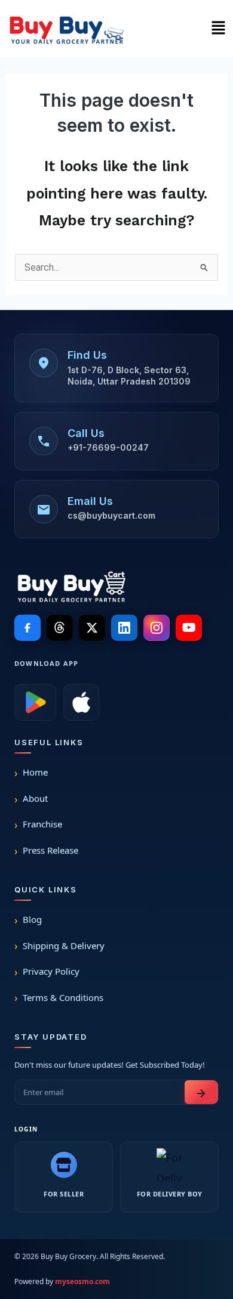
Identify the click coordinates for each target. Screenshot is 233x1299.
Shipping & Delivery (64, 945)
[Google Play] (35, 702)
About (35, 798)
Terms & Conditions (63, 997)
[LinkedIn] (124, 628)
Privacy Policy (51, 971)
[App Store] (81, 702)
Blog (32, 919)
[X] (92, 628)
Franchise (42, 824)
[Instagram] (156, 628)
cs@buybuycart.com (111, 515)
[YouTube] (189, 628)
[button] (218, 28)
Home (35, 772)
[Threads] (60, 628)
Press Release (50, 850)
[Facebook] (27, 628)
